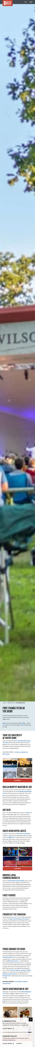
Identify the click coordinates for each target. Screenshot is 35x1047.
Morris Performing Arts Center (19, 919)
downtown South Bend (23, 833)
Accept (19, 1043)
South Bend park (8, 957)
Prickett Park (6, 976)
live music (22, 723)
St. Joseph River (10, 837)
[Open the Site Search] (26, 2)
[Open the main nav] (31, 2)
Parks (4, 723)
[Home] (8, 3)
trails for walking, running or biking (20, 970)
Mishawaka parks (13, 961)
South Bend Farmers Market (16, 881)
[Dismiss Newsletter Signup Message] (31, 1019)
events (27, 812)
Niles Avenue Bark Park (9, 974)
